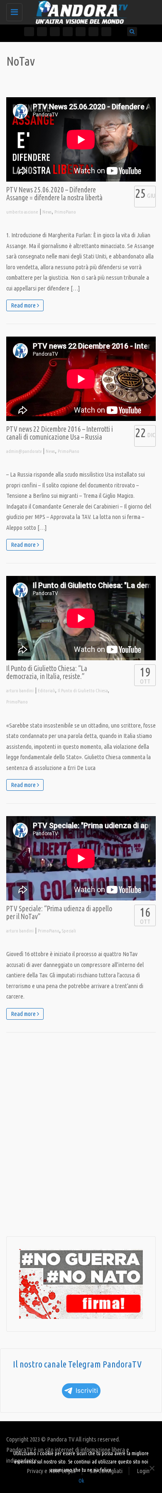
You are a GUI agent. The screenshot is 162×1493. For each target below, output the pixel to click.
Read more (24, 305)
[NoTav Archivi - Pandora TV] (79, 10)
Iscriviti (87, 1391)
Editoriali (46, 690)
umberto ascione (22, 211)
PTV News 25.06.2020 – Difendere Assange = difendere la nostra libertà (54, 194)
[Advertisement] (81, 1134)
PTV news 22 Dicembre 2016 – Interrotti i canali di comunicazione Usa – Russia (59, 433)
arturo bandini (20, 690)
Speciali (69, 930)
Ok (81, 1480)
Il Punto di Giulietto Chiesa (83, 690)
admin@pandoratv (24, 451)
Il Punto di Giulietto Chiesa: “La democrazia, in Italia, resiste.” (46, 672)
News (47, 211)
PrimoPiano (65, 211)
